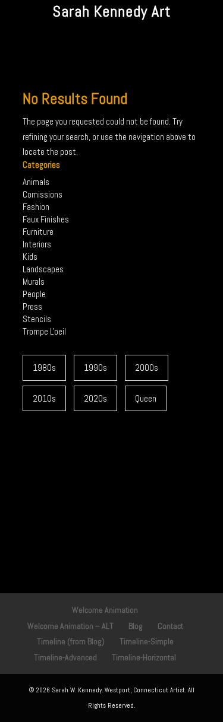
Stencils (37, 319)
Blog (135, 626)
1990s (95, 367)
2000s (146, 367)
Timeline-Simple (147, 641)
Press (32, 306)
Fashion (36, 206)
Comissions (42, 194)
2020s (95, 398)
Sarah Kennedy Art (111, 11)
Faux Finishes (46, 219)
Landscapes (43, 269)
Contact (170, 626)
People (34, 294)
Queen (145, 398)
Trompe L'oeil (44, 331)
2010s (44, 398)
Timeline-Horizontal (144, 657)
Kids (30, 256)
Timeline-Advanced (65, 657)
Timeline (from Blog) (71, 641)
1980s (44, 367)
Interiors (37, 244)
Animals (36, 181)
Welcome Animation (105, 610)
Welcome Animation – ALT (70, 626)
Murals (34, 281)
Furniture (38, 231)
